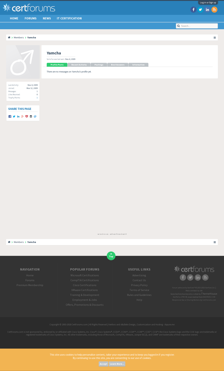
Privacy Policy (139, 285)
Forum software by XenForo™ (193, 287)
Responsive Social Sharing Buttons (186, 300)
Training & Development (84, 295)
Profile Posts (57, 64)
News (47, 18)
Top (111, 256)
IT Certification (69, 18)
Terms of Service (139, 290)
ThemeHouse (209, 293)
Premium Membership (29, 285)
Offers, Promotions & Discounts (85, 304)
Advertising (139, 275)
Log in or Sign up (208, 2)
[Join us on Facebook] (193, 9)
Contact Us (139, 280)
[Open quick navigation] (215, 37)
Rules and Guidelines (139, 295)
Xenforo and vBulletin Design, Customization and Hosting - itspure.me (141, 324)
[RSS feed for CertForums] (214, 9)
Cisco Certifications (84, 285)
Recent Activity (79, 64)
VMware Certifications (84, 290)
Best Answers (117, 64)
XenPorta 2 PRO (179, 297)
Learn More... (117, 363)
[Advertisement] (112, 180)
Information (138, 64)
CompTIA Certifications (85, 280)
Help (139, 300)
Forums (31, 18)
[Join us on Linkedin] (207, 9)
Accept (103, 363)
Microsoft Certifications (85, 275)
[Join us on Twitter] (200, 9)
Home (14, 18)
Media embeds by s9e (194, 290)
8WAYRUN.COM (209, 297)
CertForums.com (209, 300)
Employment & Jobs (84, 300)
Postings (98, 64)
